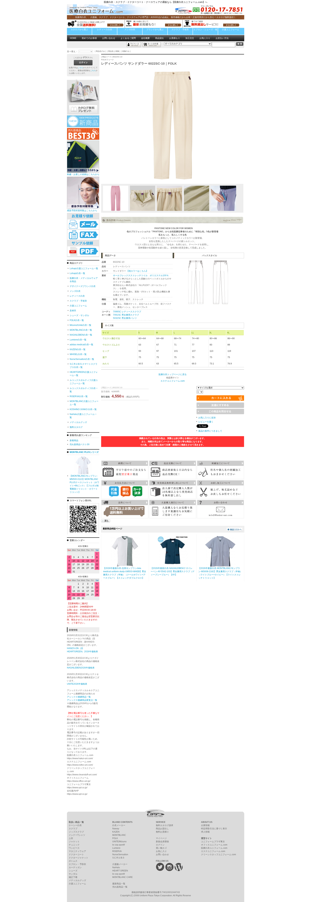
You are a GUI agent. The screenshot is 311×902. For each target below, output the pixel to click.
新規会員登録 (162, 841)
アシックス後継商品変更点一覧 (82, 700)
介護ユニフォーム (230, 29)
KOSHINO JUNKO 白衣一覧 (83, 409)
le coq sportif (118, 845)
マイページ (161, 838)
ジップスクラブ (76, 832)
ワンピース (74, 848)
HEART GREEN (120, 870)
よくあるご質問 (128, 38)
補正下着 (73, 877)
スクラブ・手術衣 (180, 29)
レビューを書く (205, 422)
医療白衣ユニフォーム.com (214, 848)
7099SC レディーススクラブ (127, 311)
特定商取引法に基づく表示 (214, 828)
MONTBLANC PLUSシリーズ (84, 452)
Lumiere (116, 848)
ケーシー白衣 (75, 825)
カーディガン (75, 867)
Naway (115, 828)
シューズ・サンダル (79, 315)
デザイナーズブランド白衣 (83, 286)
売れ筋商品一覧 (119, 887)
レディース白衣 (104, 29)
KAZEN (116, 832)
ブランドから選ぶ (155, 29)
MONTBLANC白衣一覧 (81, 330)
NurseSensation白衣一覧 (82, 359)
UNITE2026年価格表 (77, 684)
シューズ (73, 870)
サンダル (73, 874)
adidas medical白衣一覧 (81, 344)
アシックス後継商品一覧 (79, 697)
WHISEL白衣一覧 (78, 354)
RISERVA (117, 851)
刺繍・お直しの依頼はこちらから (83, 174)
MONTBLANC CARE (122, 877)
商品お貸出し (162, 828)
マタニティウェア (77, 851)
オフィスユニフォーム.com (214, 845)
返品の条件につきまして (210, 431)
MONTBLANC (119, 835)
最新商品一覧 (118, 883)
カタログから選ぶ (79, 29)
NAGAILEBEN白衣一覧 (81, 335)
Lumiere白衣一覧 (78, 339)
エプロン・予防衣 (77, 864)
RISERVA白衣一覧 (79, 396)
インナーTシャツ (77, 835)
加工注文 (189, 38)
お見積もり (174, 38)
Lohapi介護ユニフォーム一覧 (84, 268)
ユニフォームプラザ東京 (213, 841)
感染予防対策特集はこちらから (82, 210)
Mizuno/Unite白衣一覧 (80, 325)
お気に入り (204, 38)
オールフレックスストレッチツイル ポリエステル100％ (141, 275)
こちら (80, 68)
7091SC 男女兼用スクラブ (126, 315)
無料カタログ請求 (164, 825)
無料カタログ (76, 427)
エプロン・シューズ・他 (205, 29)
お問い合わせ (108, 38)
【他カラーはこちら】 (137, 271)
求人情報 (205, 832)
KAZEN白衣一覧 (77, 349)
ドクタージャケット (78, 857)
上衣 (71, 838)
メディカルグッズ (78, 422)
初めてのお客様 (89, 38)
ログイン (160, 845)
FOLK (115, 838)
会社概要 (145, 38)
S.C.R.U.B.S (118, 857)
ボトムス (73, 861)
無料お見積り (162, 832)
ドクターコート (76, 854)
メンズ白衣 (129, 29)
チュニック (74, 845)
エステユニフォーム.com (213, 851)
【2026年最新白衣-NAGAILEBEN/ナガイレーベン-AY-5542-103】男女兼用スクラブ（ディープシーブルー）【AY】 (172, 571)
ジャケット (74, 841)
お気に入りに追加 (207, 417)
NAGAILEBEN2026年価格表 (80, 667)
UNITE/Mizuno (119, 841)
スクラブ (73, 828)
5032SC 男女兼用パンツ (125, 318)
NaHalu (116, 867)
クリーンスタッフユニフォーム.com (218, 854)
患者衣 (73, 310)
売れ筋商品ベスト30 (79, 444)
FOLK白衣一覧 (77, 320)
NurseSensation (120, 854)
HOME (73, 38)
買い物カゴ (161, 848)
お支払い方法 (222, 38)
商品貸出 (159, 38)
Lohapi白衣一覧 (77, 273)
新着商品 (74, 440)
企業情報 (205, 825)
